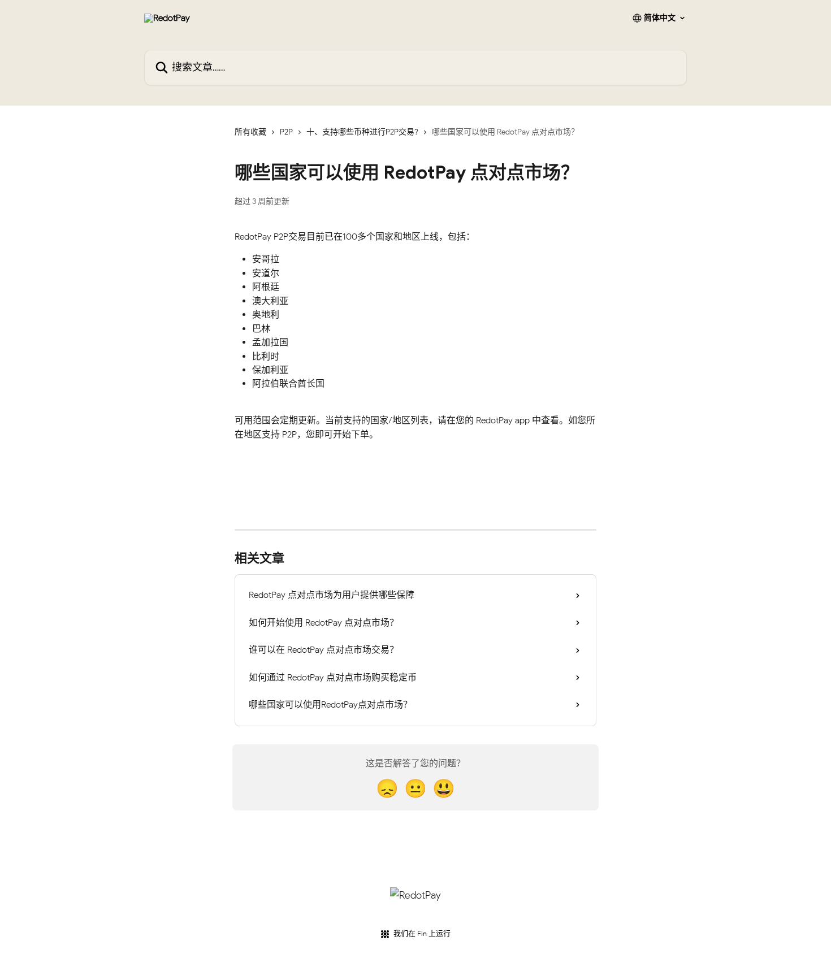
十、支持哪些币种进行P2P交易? (362, 132)
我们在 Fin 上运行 (422, 933)
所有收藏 (250, 132)
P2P (286, 132)
